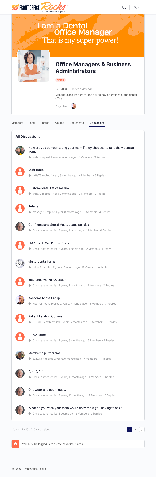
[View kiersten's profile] (20, 171)
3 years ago (65, 413)
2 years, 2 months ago (66, 267)
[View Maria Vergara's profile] (20, 150)
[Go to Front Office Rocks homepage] (39, 7)
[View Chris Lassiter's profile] (20, 226)
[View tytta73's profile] (20, 190)
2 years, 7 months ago (71, 285)
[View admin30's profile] (20, 263)
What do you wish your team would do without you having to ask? (75, 408)
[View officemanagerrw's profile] (20, 281)
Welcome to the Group (44, 298)
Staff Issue (35, 170)
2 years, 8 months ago (71, 340)
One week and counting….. (47, 389)
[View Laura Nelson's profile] (20, 300)
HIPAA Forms (37, 335)
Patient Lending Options (45, 316)
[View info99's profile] (20, 245)
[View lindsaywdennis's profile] (20, 208)
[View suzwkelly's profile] (20, 355)
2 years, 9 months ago (67, 358)
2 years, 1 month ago (71, 230)
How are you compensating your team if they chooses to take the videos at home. (81, 149)
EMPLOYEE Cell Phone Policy (48, 243)
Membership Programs (44, 353)
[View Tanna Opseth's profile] (20, 318)
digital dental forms (42, 261)
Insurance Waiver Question (47, 280)
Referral (33, 206)
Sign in (137, 7)
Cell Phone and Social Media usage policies (58, 224)
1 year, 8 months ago (63, 175)
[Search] (124, 7)
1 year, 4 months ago (63, 157)
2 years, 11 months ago (72, 377)
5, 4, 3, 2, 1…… (38, 371)
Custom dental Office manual (49, 188)
